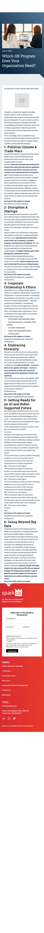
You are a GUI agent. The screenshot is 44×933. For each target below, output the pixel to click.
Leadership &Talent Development (15, 685)
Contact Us (6, 690)
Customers (6, 671)
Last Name (27, 627)
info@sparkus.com (9, 706)
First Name (10, 627)
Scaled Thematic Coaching (12, 666)
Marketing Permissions (13, 636)
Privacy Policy (28, 726)
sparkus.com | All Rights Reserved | (13, 726)
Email (9, 641)
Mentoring (6, 695)
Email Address (11, 619)
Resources (6, 681)
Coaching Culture (9, 676)
